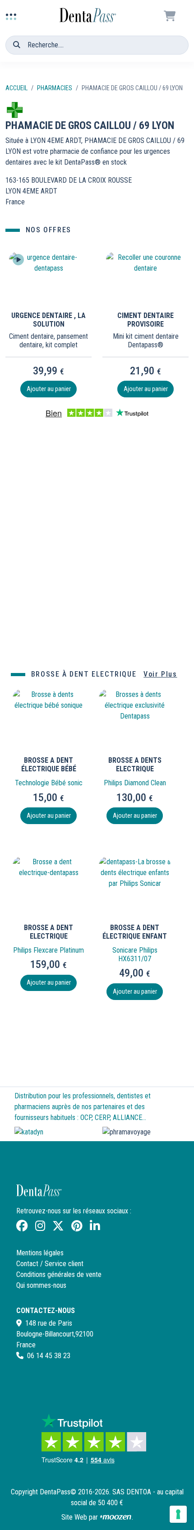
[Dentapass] (39, 1193)
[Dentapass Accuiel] (89, 11)
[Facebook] (22, 1227)
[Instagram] (40, 1227)
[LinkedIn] (95, 1227)
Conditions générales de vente (59, 1274)
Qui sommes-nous (41, 1285)
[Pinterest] (77, 1227)
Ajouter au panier (49, 389)
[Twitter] (58, 1227)
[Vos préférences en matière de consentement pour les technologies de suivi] (178, 1514)
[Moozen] (116, 1517)
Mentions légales (40, 1253)
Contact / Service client (49, 1263)
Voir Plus (160, 674)
